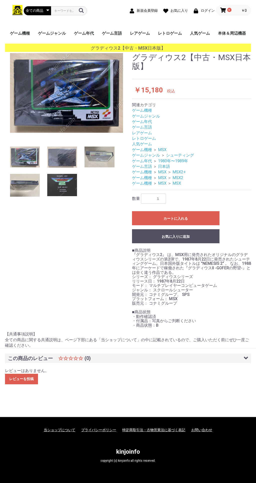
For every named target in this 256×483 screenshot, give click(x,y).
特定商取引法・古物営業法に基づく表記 (153, 430)
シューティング (180, 155)
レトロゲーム (170, 33)
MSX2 (177, 177)
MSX (162, 149)
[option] (66, 93)
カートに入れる (176, 218)
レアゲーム (140, 33)
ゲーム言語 (112, 33)
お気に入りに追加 (176, 236)
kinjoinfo (128, 451)
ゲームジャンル (52, 33)
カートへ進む (146, 247)
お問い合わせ (201, 430)
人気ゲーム (200, 33)
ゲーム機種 (20, 33)
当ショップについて (59, 430)
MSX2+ (179, 172)
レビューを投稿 (21, 379)
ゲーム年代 (84, 33)
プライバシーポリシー (98, 430)
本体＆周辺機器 (232, 33)
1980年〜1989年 (173, 161)
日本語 (164, 166)
